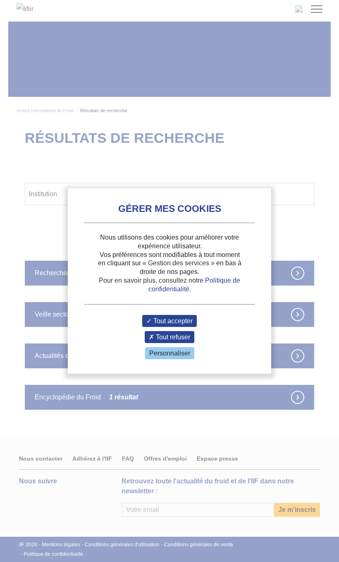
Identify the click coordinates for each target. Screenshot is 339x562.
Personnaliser (169, 353)
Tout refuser (172, 337)
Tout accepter (172, 320)
